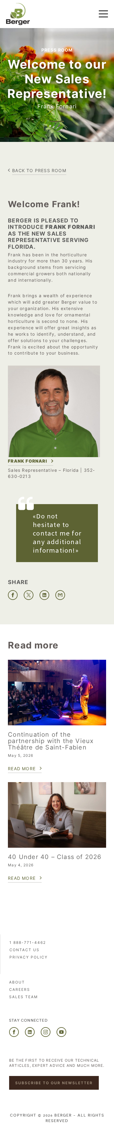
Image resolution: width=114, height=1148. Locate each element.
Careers (19, 989)
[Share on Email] (60, 595)
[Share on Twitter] (28, 595)
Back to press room (39, 170)
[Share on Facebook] (13, 595)
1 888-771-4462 (27, 942)
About (17, 982)
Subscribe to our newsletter (54, 1083)
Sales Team (23, 997)
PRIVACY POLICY (28, 957)
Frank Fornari (27, 461)
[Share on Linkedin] (44, 595)
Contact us (24, 950)
